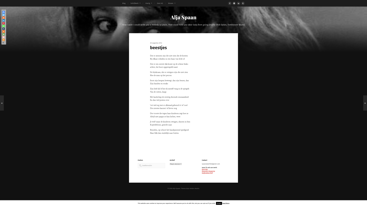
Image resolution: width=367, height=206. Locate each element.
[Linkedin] (3, 20)
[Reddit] (3, 17)
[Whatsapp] (3, 26)
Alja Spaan (183, 17)
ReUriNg (205, 169)
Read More (225, 203)
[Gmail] (3, 37)
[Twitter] (3, 15)
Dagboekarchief (207, 173)
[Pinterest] (3, 23)
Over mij (160, 3)
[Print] (3, 31)
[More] (3, 40)
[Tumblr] (3, 29)
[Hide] (3, 43)
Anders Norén (194, 188)
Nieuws (170, 3)
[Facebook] (3, 12)
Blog (123, 3)
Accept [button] (219, 203)
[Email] (3, 34)
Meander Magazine (208, 171)
